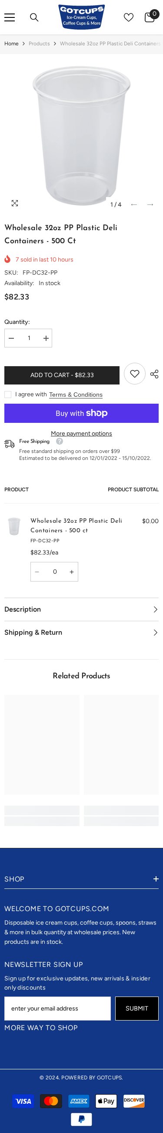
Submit (137, 1008)
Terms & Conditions (76, 394)
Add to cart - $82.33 (62, 375)
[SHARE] (152, 374)
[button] (134, 204)
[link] (135, 373)
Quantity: (17, 322)
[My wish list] (128, 17)
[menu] (9, 17)
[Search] (34, 17)
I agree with (31, 394)
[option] (81, 135)
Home (11, 44)
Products (39, 44)
